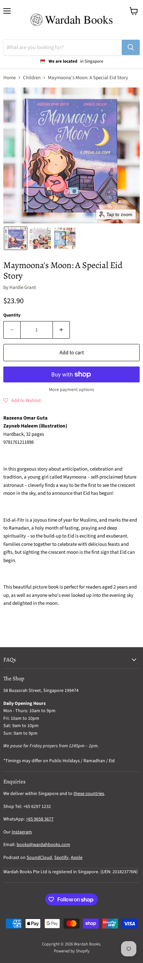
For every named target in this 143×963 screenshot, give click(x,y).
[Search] (131, 47)
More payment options (71, 389)
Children (32, 78)
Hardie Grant (22, 287)
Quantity (12, 315)
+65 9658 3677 (40, 819)
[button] (15, 238)
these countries (88, 793)
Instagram (22, 832)
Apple (76, 857)
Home (9, 78)
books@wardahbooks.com (43, 844)
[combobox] (62, 47)
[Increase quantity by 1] (61, 329)
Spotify (61, 857)
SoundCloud (39, 857)
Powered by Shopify (71, 951)
